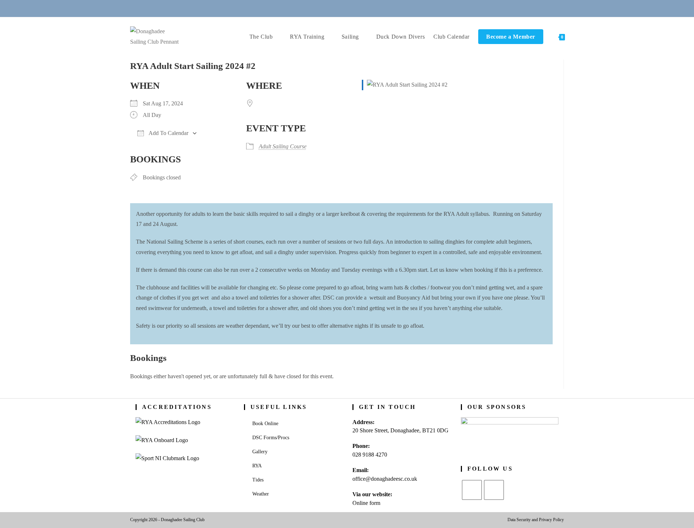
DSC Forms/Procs (270, 437)
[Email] (338, 8)
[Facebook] (494, 490)
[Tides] (373, 8)
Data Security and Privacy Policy (535, 519)
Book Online (265, 423)
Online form (366, 503)
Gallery (259, 451)
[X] (472, 490)
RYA (257, 465)
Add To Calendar (167, 133)
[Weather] (356, 8)
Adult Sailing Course (283, 146)
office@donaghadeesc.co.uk (384, 479)
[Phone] (321, 8)
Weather (260, 494)
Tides (258, 480)
